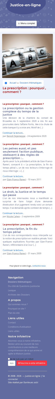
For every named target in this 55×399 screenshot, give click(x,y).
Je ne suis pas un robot (21, 358)
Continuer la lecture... (13, 132)
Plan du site (14, 312)
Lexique (12, 290)
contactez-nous (39, 266)
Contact (12, 322)
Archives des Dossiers (19, 294)
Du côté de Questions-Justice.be (24, 286)
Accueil (12, 82)
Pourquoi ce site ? (17, 308)
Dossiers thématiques (31, 82)
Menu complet (27, 23)
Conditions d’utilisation (19, 326)
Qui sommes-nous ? (18, 304)
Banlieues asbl (30, 382)
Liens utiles (13, 331)
